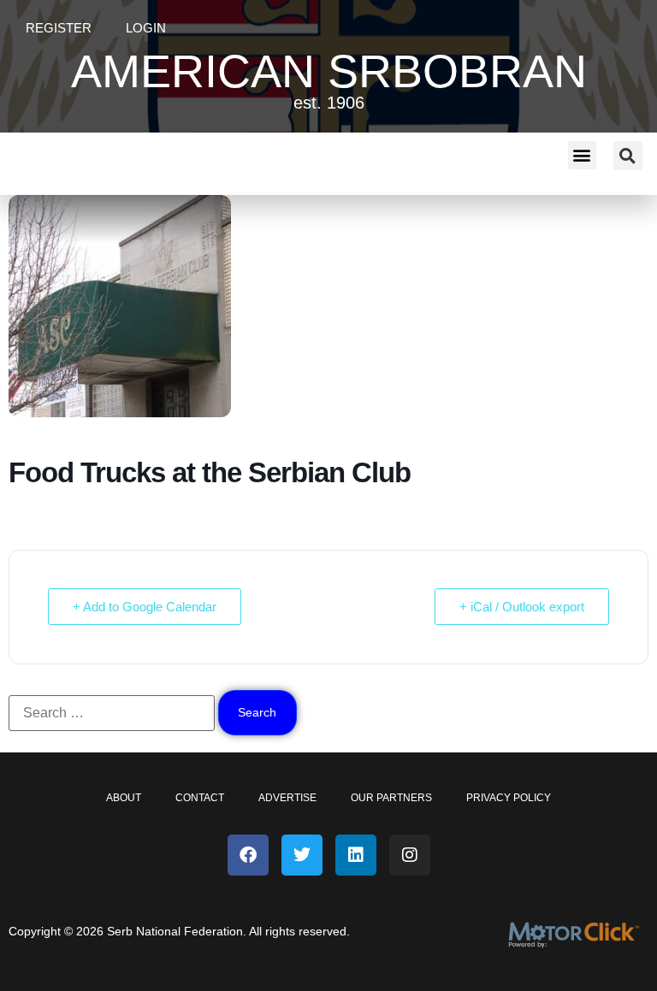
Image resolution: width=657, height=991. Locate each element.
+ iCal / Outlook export (521, 606)
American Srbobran (329, 71)
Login (146, 28)
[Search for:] (112, 713)
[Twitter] (302, 855)
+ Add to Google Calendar (144, 606)
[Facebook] (248, 855)
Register (59, 28)
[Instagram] (409, 855)
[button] (582, 155)
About (123, 798)
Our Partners (391, 798)
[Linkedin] (355, 855)
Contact (199, 798)
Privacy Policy (508, 798)
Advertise (287, 798)
